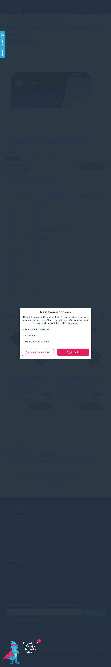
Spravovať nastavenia (38, 352)
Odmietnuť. (73, 323)
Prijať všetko (73, 352)
